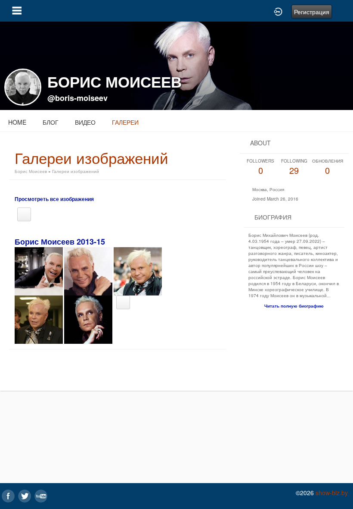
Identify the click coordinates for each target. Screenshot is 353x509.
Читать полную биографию (294, 306)
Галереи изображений (75, 171)
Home (17, 122)
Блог (51, 122)
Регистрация (311, 11)
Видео (85, 122)
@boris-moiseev (77, 98)
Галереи (125, 122)
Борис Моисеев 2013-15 (60, 241)
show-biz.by (332, 492)
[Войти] (278, 11)
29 (294, 167)
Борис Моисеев (31, 171)
